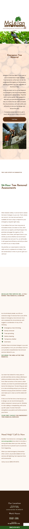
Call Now (14, 119)
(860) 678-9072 (14, 527)
